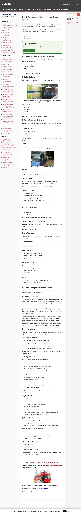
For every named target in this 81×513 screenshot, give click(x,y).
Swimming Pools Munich (8, 42)
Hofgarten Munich (7, 106)
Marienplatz (38, 24)
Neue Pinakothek (6, 84)
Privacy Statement (7, 45)
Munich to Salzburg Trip (8, 50)
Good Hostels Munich (8, 131)
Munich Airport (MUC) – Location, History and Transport (49, 500)
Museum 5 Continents (8, 91)
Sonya (34, 20)
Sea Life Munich (6, 68)
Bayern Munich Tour (11, 9)
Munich (6, 3)
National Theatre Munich (8, 108)
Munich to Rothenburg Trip (9, 52)
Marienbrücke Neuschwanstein (10, 140)
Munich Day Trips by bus (8, 47)
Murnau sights (6, 159)
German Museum (7, 81)
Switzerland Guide (7, 165)
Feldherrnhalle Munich (8, 101)
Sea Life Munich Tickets (25, 9)
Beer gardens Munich (49, 9)
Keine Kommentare (32, 15)
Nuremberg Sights (7, 152)
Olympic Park (51, 24)
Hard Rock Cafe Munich (8, 63)
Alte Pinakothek (6, 83)
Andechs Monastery (7, 154)
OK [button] (64, 511)
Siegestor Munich (7, 111)
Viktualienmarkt (6, 76)
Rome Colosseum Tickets (8, 164)
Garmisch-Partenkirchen (8, 149)
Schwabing (5, 112)
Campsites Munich (7, 133)
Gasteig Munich (6, 119)
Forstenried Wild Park (8, 121)
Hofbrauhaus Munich (7, 61)
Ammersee (5, 155)
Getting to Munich (7, 24)
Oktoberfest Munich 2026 (28, 500)
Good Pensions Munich (8, 130)
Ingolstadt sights (6, 150)
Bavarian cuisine (37, 9)
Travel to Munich (27, 35)
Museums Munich (7, 40)
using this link (33, 467)
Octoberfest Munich (7, 66)
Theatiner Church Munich (8, 104)
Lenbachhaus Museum (8, 89)
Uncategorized (40, 15)
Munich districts (27, 38)
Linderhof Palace (6, 142)
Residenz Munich (6, 103)
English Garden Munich (8, 74)
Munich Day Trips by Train (8, 49)
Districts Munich (6, 34)
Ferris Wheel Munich (7, 114)
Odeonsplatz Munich (7, 99)
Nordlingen (5, 160)
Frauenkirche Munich (7, 78)
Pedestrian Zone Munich (8, 117)
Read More (68, 511)
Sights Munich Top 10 (7, 58)
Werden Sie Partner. (70, 24)
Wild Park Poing (6, 122)
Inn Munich (5, 37)
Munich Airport (25, 26)
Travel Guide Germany (8, 162)
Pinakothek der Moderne (8, 86)
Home (2, 9)
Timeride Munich (6, 109)
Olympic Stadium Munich (8, 73)
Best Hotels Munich (7, 128)
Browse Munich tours (29, 50)
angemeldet (29, 507)
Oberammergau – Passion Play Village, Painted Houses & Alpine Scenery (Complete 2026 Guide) (9, 145)
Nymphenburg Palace (8, 93)
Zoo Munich (5, 79)
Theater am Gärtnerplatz (8, 94)
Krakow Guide (6, 167)
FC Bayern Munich (7, 96)
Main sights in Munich (29, 36)
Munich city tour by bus (8, 59)
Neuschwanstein (6, 139)
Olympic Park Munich (7, 69)
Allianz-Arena (6, 64)
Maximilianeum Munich (8, 116)
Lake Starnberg (6, 157)
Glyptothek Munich (7, 88)
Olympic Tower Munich (62, 9)
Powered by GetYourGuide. (72, 22)
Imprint (4, 44)
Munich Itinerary (6, 32)
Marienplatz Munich (7, 98)
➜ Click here (12, 16)
